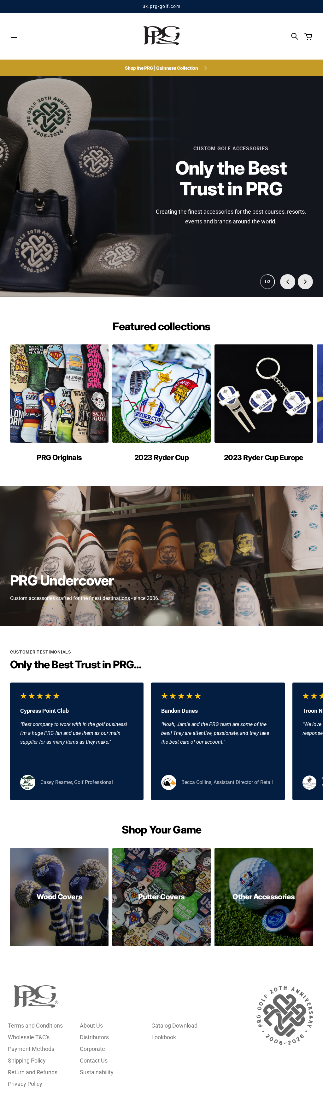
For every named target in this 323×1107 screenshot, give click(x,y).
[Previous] (287, 281)
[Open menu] (14, 36)
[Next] (305, 281)
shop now (161, 152)
